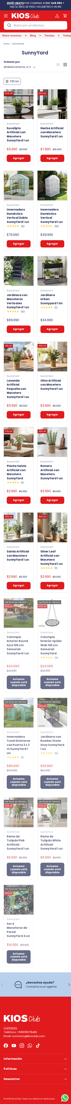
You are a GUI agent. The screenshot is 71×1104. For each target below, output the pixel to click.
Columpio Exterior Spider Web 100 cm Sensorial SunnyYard (51, 645)
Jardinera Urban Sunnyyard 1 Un (51, 299)
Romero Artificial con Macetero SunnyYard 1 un (51, 472)
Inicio (6, 44)
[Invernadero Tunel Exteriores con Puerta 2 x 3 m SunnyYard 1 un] (18, 713)
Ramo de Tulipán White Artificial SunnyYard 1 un (51, 843)
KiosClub (16, 1098)
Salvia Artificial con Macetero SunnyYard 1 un (18, 556)
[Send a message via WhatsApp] (65, 1098)
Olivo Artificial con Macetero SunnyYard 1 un (51, 385)
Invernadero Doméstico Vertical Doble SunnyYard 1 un (18, 216)
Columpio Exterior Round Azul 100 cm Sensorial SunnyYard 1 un (18, 645)
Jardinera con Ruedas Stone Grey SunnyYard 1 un (52, 743)
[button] (65, 16)
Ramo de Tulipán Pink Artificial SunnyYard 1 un (18, 843)
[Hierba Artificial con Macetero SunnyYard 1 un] (52, 104)
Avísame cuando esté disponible (18, 682)
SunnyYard (18, 44)
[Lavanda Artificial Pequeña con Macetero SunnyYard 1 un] (18, 356)
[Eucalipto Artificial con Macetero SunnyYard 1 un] (18, 104)
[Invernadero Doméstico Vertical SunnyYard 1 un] (52, 185)
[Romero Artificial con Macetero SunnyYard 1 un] (52, 442)
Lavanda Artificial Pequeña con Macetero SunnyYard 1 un (18, 389)
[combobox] (35, 25)
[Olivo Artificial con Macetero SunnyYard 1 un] (52, 356)
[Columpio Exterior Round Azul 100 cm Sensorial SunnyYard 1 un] (18, 613)
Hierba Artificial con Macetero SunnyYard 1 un (52, 132)
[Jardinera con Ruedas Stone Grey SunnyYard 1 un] (52, 713)
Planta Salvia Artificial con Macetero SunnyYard (16, 472)
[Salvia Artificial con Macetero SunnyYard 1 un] (18, 527)
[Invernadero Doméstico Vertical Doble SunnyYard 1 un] (18, 185)
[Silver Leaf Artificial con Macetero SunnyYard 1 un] (52, 527)
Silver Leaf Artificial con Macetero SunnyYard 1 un (51, 558)
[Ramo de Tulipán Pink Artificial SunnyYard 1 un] (18, 812)
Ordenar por (12, 62)
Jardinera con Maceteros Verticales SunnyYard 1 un (18, 301)
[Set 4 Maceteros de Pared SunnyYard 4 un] (18, 900)
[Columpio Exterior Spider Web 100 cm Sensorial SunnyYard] (52, 613)
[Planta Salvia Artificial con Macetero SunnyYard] (18, 442)
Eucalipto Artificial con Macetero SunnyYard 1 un (18, 134)
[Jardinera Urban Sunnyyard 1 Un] (52, 271)
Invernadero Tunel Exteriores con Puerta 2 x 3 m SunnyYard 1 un (18, 745)
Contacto (10, 1028)
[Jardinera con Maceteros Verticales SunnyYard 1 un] (18, 271)
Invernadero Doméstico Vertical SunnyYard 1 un (51, 216)
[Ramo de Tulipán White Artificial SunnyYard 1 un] (52, 812)
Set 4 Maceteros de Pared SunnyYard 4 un (18, 930)
